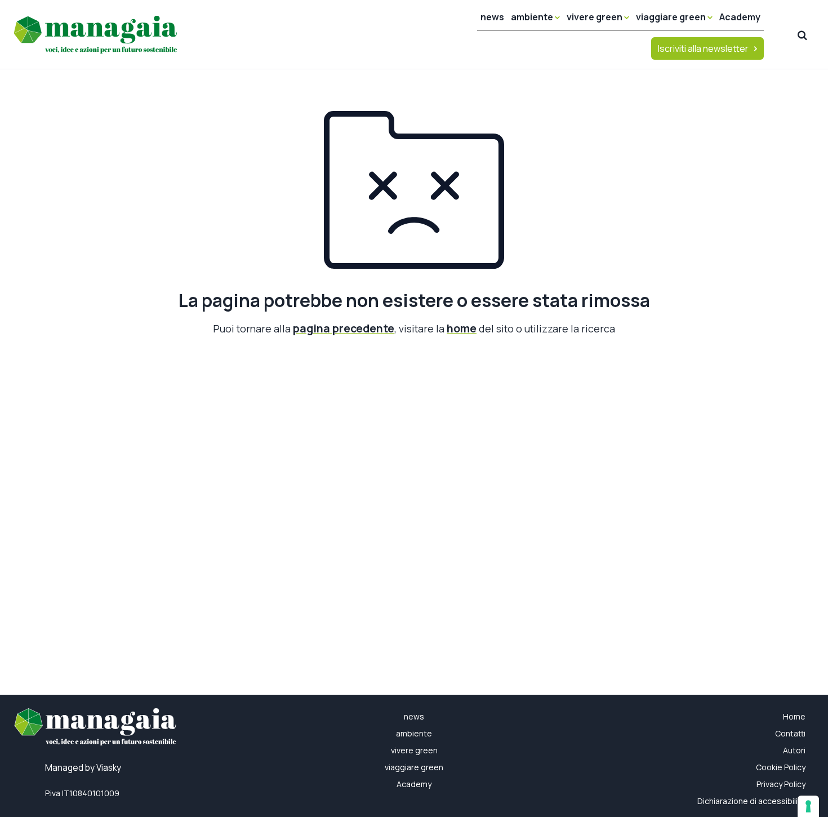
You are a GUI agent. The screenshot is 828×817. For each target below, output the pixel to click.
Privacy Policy (780, 784)
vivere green (595, 17)
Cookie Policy (780, 767)
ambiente (533, 17)
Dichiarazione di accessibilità (751, 801)
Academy (739, 17)
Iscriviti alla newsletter (703, 48)
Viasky (108, 768)
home (462, 328)
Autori (794, 750)
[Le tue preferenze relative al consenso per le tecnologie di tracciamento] (808, 806)
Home (794, 716)
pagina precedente (343, 328)
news (492, 17)
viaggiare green (671, 17)
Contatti (790, 733)
